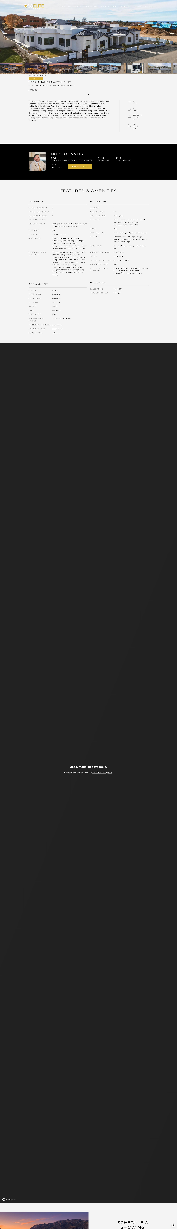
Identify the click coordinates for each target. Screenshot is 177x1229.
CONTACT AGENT (79, 166)
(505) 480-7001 (104, 160)
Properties (78, 7)
